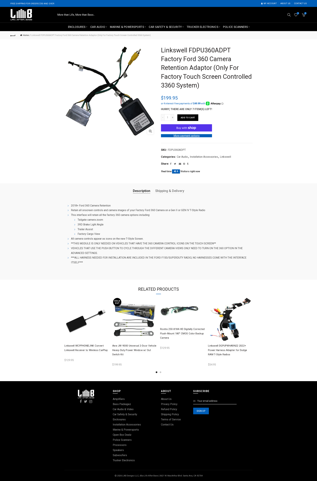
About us (285, 3)
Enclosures (77, 27)
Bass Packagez (122, 404)
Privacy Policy (169, 404)
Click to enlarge (150, 131)
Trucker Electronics (202, 27)
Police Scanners (235, 27)
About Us (166, 399)
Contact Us (167, 424)
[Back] (13, 35)
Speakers (118, 450)
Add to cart (188, 117)
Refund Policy (169, 409)
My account (270, 3)
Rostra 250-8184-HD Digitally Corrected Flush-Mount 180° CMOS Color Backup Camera (182, 333)
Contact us (300, 3)
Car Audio (97, 27)
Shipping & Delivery (169, 191)
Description (141, 191)
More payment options (187, 135)
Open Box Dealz (122, 434)
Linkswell (225, 156)
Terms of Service (171, 419)
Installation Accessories (204, 156)
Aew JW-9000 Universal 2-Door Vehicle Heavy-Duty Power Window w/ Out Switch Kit (134, 350)
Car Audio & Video (123, 409)
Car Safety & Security (165, 27)
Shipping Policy (170, 414)
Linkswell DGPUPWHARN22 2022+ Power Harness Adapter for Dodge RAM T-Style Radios (227, 350)
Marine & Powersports (127, 27)
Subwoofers (120, 455)
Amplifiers (119, 399)
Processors (119, 445)
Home (26, 35)
